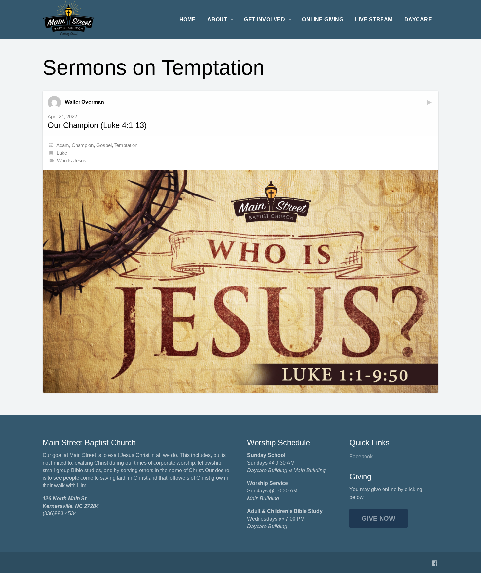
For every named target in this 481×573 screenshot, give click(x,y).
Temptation (125, 145)
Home (187, 19)
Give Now (378, 518)
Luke (62, 153)
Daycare (418, 19)
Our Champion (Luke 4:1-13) (97, 125)
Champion (83, 145)
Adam (62, 145)
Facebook (361, 456)
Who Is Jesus (71, 160)
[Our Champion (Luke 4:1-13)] (240, 281)
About (217, 19)
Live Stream (373, 19)
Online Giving (322, 19)
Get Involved (264, 19)
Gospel (104, 145)
